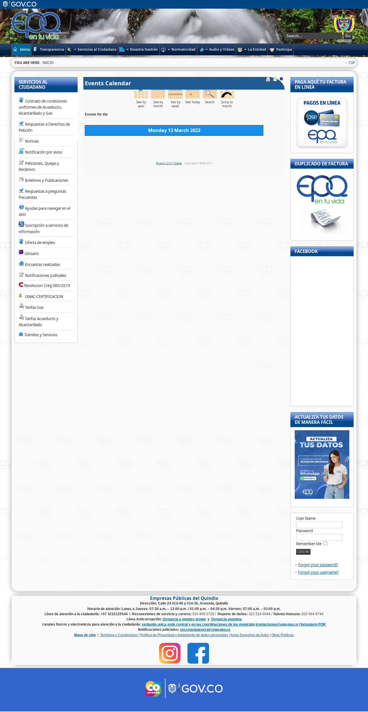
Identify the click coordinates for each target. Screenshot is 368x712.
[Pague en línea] (322, 148)
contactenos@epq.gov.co (277, 624)
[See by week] (175, 97)
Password (304, 530)
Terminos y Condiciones (119, 635)
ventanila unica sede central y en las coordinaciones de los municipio (198, 624)
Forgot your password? (318, 564)
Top (351, 62)
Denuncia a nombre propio (184, 619)
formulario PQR (313, 624)
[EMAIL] (276, 80)
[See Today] (192, 97)
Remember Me (308, 543)
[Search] (210, 97)
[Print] (269, 80)
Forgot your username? (318, 572)
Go (347, 36)
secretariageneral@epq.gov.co (205, 630)
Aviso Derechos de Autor (249, 635)
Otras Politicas (282, 635)
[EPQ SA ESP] (36, 26)
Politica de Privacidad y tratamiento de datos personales (184, 635)
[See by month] (158, 97)
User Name (305, 518)
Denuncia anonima (226, 619)
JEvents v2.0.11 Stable (169, 163)
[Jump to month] (227, 97)
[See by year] (141, 97)
